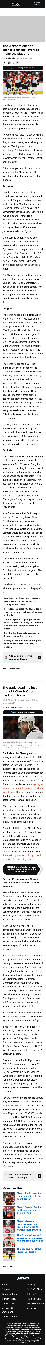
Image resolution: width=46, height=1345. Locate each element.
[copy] (18, 63)
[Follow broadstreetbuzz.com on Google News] (39, 657)
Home (5, 669)
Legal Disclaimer (35, 1303)
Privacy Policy (9, 1298)
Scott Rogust (11, 707)
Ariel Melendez (12, 58)
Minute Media (16, 1323)
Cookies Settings (10, 1316)
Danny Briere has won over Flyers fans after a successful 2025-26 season (22, 643)
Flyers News (15, 669)
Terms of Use (34, 1298)
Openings (32, 1284)
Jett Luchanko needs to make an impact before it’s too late (22, 634)
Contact (6, 1289)
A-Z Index (32, 1308)
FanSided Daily (9, 1294)
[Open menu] (4, 3)
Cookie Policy (9, 1303)
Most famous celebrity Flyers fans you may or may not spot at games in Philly (23, 612)
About (5, 1284)
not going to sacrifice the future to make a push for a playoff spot (23, 788)
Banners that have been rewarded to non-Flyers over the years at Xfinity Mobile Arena (22, 601)
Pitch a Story (33, 1294)
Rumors (13, 1266)
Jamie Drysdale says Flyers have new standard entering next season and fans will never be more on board (23, 624)
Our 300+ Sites (34, 1289)
